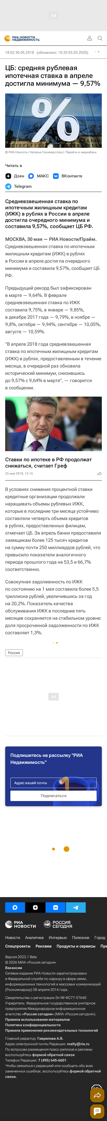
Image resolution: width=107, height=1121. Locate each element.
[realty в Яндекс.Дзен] (35, 907)
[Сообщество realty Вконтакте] (55, 907)
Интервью (58, 937)
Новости (12, 937)
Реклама (43, 946)
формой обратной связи (53, 1055)
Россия (14, 653)
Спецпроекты (17, 946)
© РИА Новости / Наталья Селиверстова (34, 152)
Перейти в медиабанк (81, 152)
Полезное (80, 937)
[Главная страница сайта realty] (31, 38)
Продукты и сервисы (76, 946)
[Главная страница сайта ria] (6, 38)
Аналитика (34, 937)
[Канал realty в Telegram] (76, 907)
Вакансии (13, 968)
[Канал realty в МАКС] (15, 907)
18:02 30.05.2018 (19, 52)
